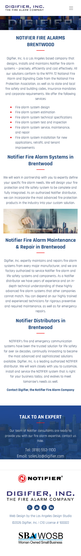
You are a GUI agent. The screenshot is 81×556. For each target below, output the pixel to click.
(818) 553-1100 (44, 450)
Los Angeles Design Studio (54, 516)
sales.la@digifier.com (46, 456)
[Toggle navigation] (71, 8)
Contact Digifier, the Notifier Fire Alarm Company (40, 390)
